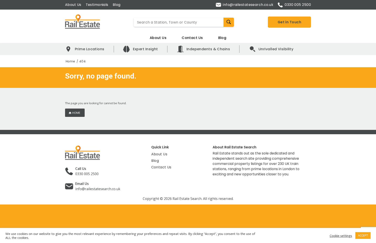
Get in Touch (289, 22)
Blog (117, 4)
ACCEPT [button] (363, 235)
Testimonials (97, 4)
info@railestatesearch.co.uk (248, 4)
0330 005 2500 (298, 4)
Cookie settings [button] (341, 236)
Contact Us (192, 37)
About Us (73, 4)
